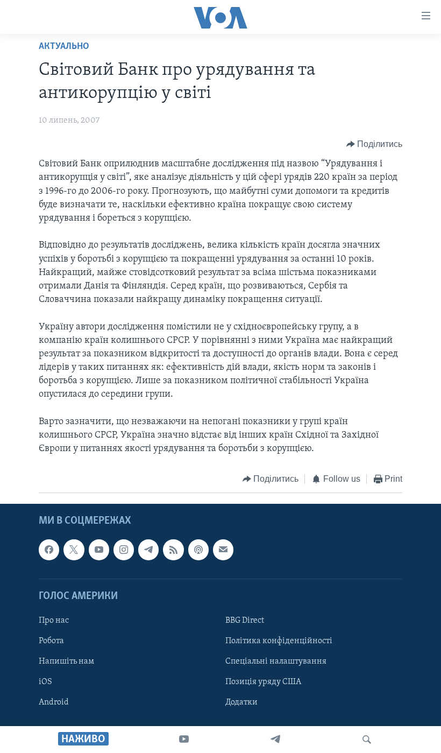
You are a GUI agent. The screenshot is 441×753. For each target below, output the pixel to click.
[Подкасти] (198, 549)
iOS (45, 682)
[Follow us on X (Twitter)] (73, 549)
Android (54, 702)
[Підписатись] (223, 549)
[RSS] (173, 549)
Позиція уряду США (263, 682)
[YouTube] (184, 739)
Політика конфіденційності (278, 641)
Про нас (54, 620)
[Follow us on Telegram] (148, 549)
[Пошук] (367, 739)
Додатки (241, 702)
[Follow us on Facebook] (49, 549)
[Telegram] (275, 739)
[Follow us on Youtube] (99, 549)
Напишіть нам (66, 661)
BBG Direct (244, 620)
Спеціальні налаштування (275, 661)
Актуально (64, 47)
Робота (51, 641)
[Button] (374, 144)
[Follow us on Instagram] (123, 549)
